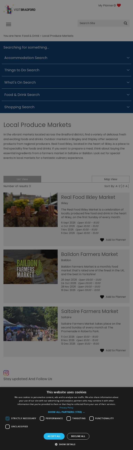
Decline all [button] (78, 436)
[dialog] (66, 418)
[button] (66, 412)
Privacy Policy (66, 407)
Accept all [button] (54, 436)
